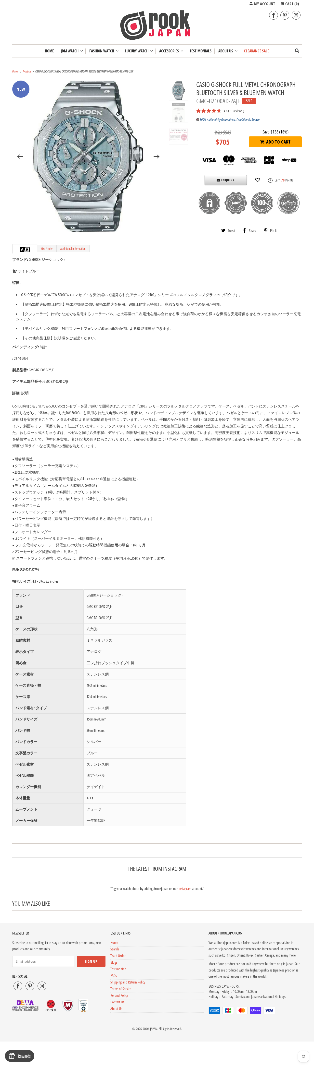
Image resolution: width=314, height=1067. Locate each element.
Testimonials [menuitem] (200, 51)
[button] (257, 180)
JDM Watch (70, 51)
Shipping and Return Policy (127, 982)
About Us (226, 51)
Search (114, 949)
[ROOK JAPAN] (157, 26)
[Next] (156, 156)
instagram (185, 888)
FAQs (113, 975)
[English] (22, 249)
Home (114, 942)
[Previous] (20, 156)
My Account (264, 3)
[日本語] (27, 249)
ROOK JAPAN (150, 1028)
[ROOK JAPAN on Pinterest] (284, 15)
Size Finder (47, 248)
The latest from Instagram (157, 869)
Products (27, 71)
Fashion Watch (102, 51)
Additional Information (73, 248)
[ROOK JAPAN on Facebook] (273, 15)
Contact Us (117, 1001)
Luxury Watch (137, 51)
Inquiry (227, 180)
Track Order (118, 955)
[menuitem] (72, 51)
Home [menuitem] (49, 51)
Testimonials (118, 968)
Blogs (113, 962)
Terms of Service (120, 988)
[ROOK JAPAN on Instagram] (296, 15)
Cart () (291, 3)
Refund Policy (119, 995)
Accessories (169, 51)
